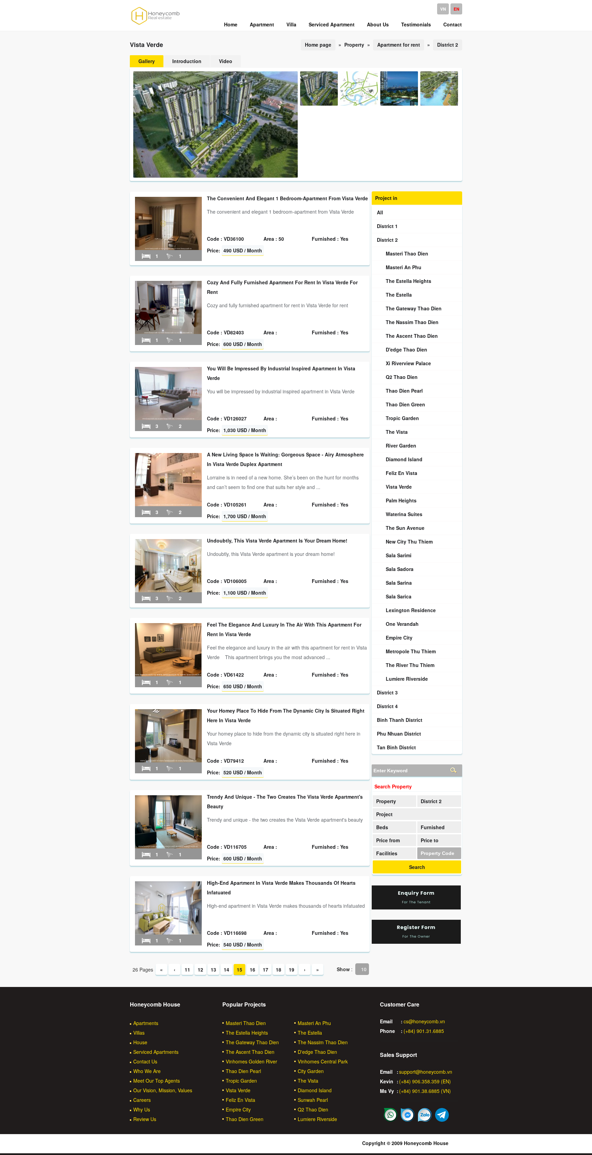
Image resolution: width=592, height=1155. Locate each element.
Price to (430, 840)
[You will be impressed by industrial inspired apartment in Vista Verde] (168, 418)
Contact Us (145, 1061)
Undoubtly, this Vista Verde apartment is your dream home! (277, 540)
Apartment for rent (398, 44)
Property (386, 801)
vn (443, 9)
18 (278, 969)
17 (265, 969)
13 (213, 969)
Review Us (144, 1119)
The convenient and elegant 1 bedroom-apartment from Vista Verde (287, 198)
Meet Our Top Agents (156, 1080)
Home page (318, 44)
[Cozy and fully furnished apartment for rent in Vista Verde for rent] (168, 332)
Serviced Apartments (155, 1051)
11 (187, 969)
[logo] (155, 24)
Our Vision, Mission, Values (162, 1090)
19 (291, 969)
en (456, 9)
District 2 (447, 44)
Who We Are (147, 1071)
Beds (382, 827)
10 (364, 969)
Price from (388, 840)
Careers (142, 1099)
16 (252, 969)
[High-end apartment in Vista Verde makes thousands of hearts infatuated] (168, 932)
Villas (139, 1032)
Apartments (145, 1023)
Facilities (386, 853)
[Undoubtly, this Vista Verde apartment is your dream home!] (168, 590)
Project (384, 814)
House (140, 1042)
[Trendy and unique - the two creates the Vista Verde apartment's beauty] (168, 846)
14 (226, 969)
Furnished (433, 827)
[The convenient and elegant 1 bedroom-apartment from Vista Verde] (168, 248)
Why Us (141, 1109)
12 (200, 969)
